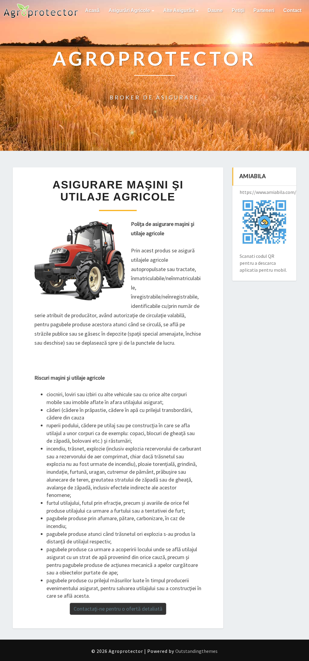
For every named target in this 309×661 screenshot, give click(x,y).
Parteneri (263, 10)
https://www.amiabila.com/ (268, 192)
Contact (292, 10)
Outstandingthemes (196, 651)
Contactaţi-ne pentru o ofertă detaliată (118, 608)
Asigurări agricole (130, 10)
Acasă (92, 10)
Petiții (238, 10)
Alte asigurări (179, 10)
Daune (215, 10)
